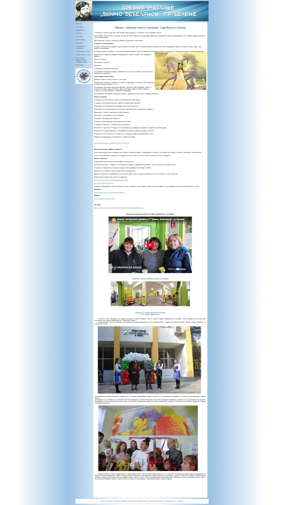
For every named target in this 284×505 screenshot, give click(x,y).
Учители (79, 37)
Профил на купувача (80, 47)
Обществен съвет (83, 55)
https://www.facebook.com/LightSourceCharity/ (109, 192)
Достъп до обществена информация (81, 60)
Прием (79, 33)
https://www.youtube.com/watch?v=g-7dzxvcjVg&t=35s (112, 143)
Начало (79, 24)
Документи (80, 30)
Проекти (79, 43)
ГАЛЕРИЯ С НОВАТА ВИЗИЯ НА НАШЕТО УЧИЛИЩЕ (150, 279)
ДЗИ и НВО (80, 40)
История (79, 27)
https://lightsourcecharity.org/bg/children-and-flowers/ (111, 180)
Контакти (79, 65)
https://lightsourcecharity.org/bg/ (104, 198)
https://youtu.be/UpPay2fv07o (103, 183)
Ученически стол (83, 51)
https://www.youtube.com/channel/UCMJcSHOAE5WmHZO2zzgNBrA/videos (119, 208)
